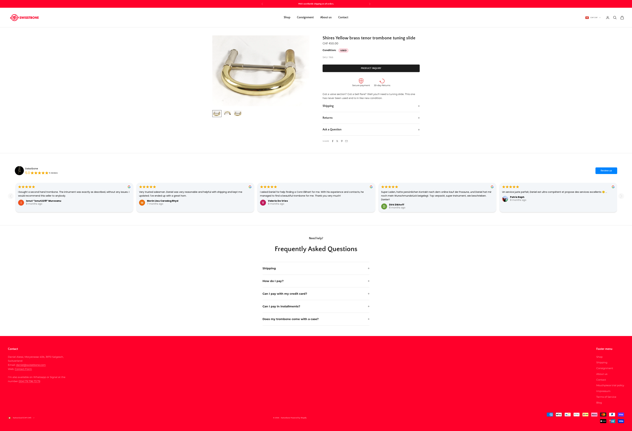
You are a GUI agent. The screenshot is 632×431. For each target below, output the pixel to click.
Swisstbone (31, 168)
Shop (287, 17)
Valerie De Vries (278, 201)
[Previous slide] (11, 196)
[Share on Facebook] (332, 141)
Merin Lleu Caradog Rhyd (162, 201)
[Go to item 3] (238, 113)
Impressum (603, 391)
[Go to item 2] (227, 113)
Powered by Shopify (299, 418)
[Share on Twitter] (337, 141)
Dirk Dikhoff (396, 204)
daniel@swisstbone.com (31, 364)
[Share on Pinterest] (342, 141)
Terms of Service (606, 396)
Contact (343, 17)
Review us (606, 170)
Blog (599, 402)
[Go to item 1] (217, 113)
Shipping (601, 362)
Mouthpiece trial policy (610, 385)
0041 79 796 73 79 (29, 381)
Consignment (305, 17)
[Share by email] (346, 141)
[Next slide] (621, 196)
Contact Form (23, 369)
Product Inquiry (371, 68)
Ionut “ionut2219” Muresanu (43, 201)
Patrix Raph (517, 197)
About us (326, 17)
